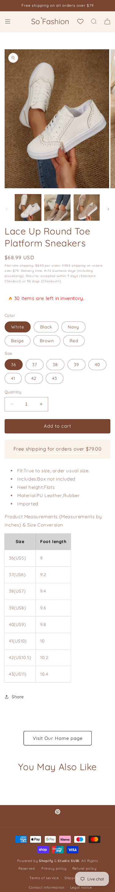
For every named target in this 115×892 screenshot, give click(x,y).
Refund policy (84, 868)
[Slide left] (6, 209)
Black (46, 327)
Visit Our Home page (57, 738)
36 (13, 364)
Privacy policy (54, 868)
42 (33, 378)
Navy (73, 327)
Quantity (13, 391)
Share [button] (18, 696)
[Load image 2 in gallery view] (57, 207)
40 (97, 364)
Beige (17, 340)
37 (34, 364)
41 (13, 378)
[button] (7, 21)
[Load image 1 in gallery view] (28, 207)
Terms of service (44, 878)
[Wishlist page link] (80, 21)
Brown (47, 340)
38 (55, 364)
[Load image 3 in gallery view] (87, 207)
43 (54, 378)
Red (74, 340)
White (17, 327)
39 (76, 364)
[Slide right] (108, 209)
